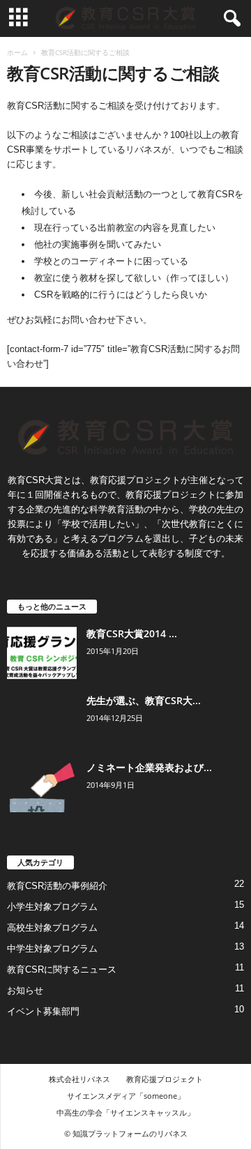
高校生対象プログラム (52, 927)
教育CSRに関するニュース (61, 969)
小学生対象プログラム (52, 906)
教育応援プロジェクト (164, 1079)
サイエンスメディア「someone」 (126, 1095)
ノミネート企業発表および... (149, 767)
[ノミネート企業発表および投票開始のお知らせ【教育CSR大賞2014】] (42, 786)
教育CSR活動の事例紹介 (57, 886)
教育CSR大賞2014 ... (131, 633)
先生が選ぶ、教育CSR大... (143, 700)
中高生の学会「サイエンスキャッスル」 (125, 1112)
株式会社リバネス (79, 1079)
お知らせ (25, 990)
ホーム (17, 52)
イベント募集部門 (43, 1011)
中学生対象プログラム (52, 948)
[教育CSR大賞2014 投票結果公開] (42, 653)
